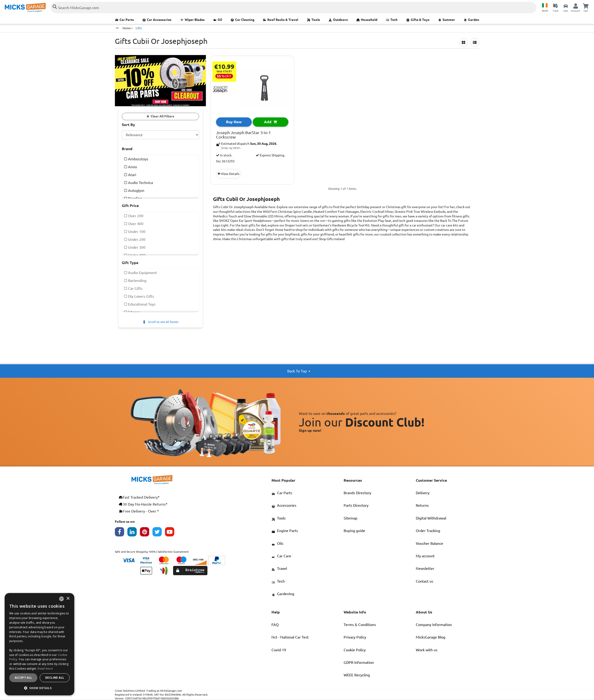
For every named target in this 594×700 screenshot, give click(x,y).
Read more (45, 669)
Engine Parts (287, 531)
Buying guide (354, 531)
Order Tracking (428, 531)
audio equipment (142, 273)
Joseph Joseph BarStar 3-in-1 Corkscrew (243, 134)
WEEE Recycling (357, 675)
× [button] (68, 598)
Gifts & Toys (420, 20)
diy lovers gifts (140, 296)
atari (131, 175)
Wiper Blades (195, 20)
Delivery (422, 493)
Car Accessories (159, 20)
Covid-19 (278, 650)
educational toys (141, 304)
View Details (229, 174)
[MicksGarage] (25, 7)
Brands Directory (357, 493)
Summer (448, 20)
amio (132, 167)
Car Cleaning (244, 20)
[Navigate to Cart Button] (585, 6)
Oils (280, 543)
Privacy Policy (355, 637)
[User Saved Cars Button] (565, 6)
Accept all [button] (23, 678)
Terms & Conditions (360, 625)
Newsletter (425, 568)
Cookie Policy (355, 650)
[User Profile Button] (575, 6)
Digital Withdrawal (431, 518)
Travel (282, 568)
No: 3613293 (225, 161)
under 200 (136, 239)
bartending (136, 280)
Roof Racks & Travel (282, 20)
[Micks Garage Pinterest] (146, 533)
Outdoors (340, 20)
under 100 (136, 231)
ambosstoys (137, 159)
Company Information (434, 625)
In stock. (225, 155)
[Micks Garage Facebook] (121, 533)
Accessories (286, 505)
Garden (473, 20)
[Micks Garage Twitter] (158, 533)
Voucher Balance (429, 543)
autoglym (135, 190)
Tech (393, 20)
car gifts (134, 288)
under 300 (136, 247)
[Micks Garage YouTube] (171, 533)
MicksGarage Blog (430, 637)
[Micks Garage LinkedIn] (133, 533)
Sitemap (350, 518)
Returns (422, 505)
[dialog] (39, 644)
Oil (220, 20)
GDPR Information (359, 662)
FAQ (275, 625)
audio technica (140, 183)
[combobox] (61, 599)
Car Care (284, 556)
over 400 (135, 224)
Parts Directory (356, 505)
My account (425, 556)
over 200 (135, 216)
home (127, 28)
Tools (315, 20)
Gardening (285, 594)
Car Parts (126, 20)
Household (369, 20)
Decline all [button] (54, 678)
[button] (39, 688)
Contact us (424, 581)
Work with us (426, 650)
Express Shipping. (272, 155)
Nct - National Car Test (290, 637)
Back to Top (297, 371)
